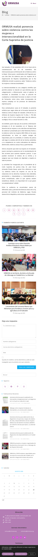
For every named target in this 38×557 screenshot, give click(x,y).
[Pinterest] (17, 386)
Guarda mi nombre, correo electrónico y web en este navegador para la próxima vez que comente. (18, 361)
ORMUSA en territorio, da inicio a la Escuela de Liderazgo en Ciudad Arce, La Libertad (19, 274)
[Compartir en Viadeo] (19, 214)
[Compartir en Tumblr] (14, 214)
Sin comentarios (25, 403)
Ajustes (32, 554)
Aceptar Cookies (8, 554)
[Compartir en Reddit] (33, 210)
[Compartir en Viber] (23, 210)
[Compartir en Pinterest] (14, 210)
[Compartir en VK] (28, 210)
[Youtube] (24, 537)
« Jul (3, 500)
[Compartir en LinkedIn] (18, 210)
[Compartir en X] (4, 210)
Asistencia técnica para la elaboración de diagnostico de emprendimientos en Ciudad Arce (22, 435)
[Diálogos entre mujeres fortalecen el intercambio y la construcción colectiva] (5, 410)
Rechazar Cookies (21, 554)
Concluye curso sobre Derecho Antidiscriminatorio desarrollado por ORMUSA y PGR (19, 245)
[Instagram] (24, 386)
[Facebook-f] (13, 537)
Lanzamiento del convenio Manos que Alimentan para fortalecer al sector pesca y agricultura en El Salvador (19, 308)
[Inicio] (2, 15)
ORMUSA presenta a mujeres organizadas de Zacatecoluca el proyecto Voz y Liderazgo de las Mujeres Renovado (23, 445)
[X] (5, 386)
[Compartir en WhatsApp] (24, 214)
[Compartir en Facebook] (9, 210)
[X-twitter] (20, 537)
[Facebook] (11, 386)
